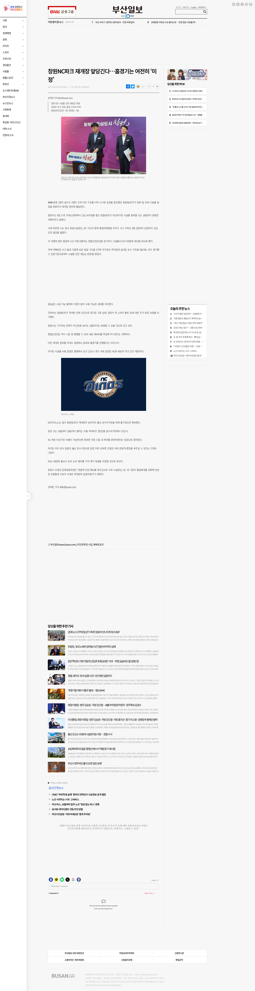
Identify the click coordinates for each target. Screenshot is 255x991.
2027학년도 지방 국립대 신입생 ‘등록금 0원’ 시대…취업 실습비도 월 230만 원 (103, 661)
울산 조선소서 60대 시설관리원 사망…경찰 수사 (90, 734)
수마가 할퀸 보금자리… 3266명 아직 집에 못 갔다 (193, 313)
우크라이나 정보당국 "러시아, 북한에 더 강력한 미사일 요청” (192, 91)
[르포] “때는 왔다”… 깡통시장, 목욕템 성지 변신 (192, 327)
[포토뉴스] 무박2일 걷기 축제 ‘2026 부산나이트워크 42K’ (94, 632)
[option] (143, 22)
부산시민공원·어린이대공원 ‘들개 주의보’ (71, 814)
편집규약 (179, 959)
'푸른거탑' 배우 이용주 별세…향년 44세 (86, 690)
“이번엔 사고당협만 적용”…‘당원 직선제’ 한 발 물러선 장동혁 (197, 346)
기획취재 (7, 109)
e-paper (193, 7)
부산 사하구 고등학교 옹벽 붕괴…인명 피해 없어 (114, 22)
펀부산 (6, 84)
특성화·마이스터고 (11, 122)
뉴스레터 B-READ (11, 90)
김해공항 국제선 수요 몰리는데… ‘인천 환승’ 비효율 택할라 (174, 22)
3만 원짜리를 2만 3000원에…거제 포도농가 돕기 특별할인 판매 (193, 122)
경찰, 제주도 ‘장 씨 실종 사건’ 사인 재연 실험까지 (90, 676)
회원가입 (186, 7)
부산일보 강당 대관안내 (74, 953)
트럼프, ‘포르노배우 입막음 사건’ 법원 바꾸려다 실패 (92, 646)
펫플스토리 (8, 78)
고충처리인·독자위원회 (74, 959)
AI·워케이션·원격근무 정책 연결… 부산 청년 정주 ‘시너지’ (196, 341)
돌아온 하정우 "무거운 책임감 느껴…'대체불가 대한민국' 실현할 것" (195, 115)
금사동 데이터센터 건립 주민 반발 (67, 809)
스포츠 (6, 52)
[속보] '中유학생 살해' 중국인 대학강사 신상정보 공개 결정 (79, 794)
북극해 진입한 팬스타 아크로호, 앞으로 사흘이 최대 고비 (196, 332)
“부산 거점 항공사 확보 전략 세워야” (188, 323)
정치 (5, 27)
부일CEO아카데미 (126, 953)
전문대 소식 (8, 135)
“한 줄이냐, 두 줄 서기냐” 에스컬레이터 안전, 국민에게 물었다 (192, 107)
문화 (5, 39)
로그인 (178, 7)
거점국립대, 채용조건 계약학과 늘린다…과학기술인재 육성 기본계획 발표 (203, 318)
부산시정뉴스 (9, 97)
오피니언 (7, 58)
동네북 (6, 116)
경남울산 (7, 65)
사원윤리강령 (126, 959)
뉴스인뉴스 (8, 103)
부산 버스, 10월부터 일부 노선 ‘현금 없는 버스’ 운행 (75, 804)
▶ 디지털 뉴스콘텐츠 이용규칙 (58, 783)
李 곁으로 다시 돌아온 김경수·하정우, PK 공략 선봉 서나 (191, 99)
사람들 (6, 71)
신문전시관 (179, 953)
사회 (5, 20)
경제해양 (7, 33)
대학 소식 (7, 128)
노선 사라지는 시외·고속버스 (65, 799)
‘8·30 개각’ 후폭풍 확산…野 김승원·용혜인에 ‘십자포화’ (196, 337)
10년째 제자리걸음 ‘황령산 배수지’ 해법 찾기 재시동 (91, 749)
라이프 (6, 46)
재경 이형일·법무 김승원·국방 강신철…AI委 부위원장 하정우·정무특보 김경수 (104, 705)
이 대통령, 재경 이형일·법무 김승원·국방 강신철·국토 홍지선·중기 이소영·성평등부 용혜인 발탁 (112, 720)
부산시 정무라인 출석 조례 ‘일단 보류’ (85, 763)
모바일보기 (202, 7)
